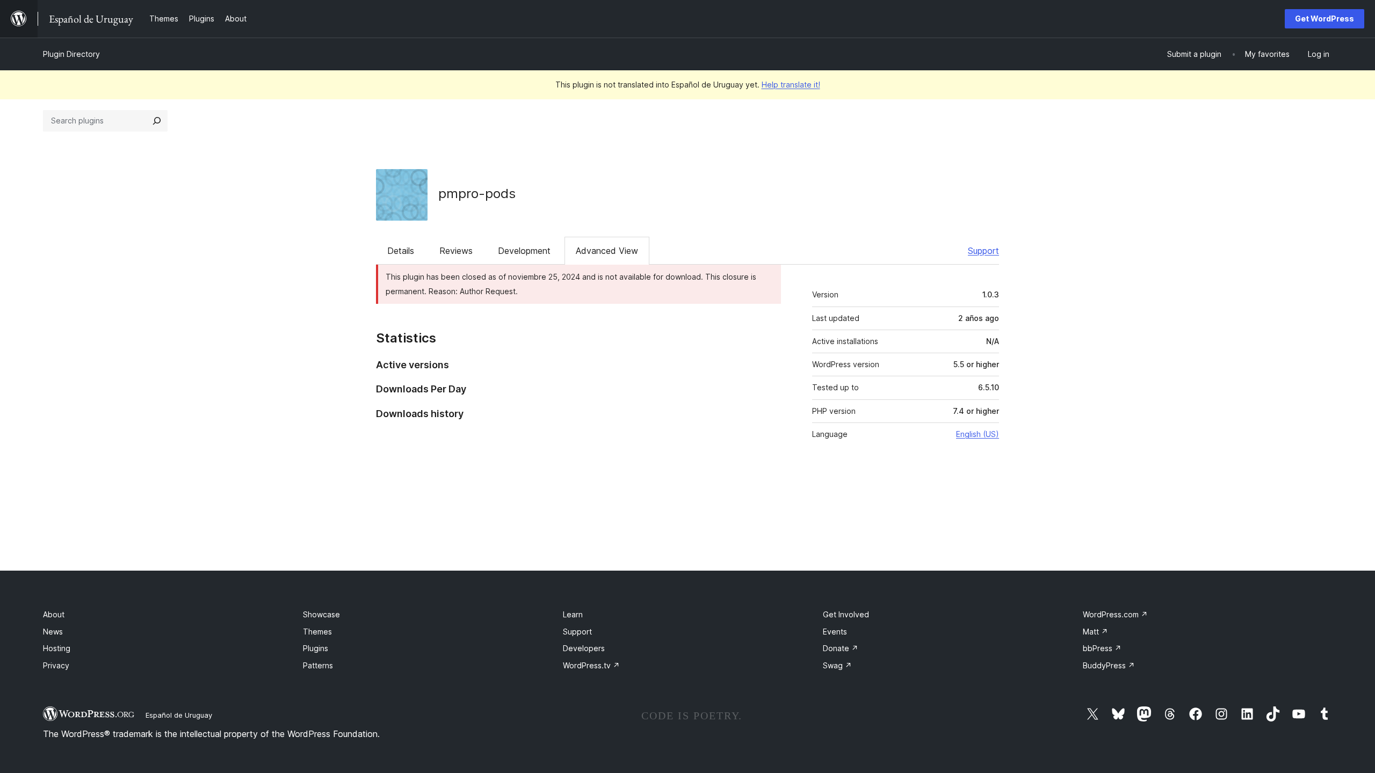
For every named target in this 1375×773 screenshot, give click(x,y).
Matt (1095, 631)
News (53, 631)
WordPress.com (1115, 614)
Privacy (56, 665)
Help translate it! (791, 84)
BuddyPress (1109, 665)
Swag (837, 665)
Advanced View (607, 250)
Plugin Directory (71, 54)
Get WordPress (1324, 18)
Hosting (56, 648)
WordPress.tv (591, 665)
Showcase (321, 614)
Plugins (315, 648)
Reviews (456, 250)
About (53, 614)
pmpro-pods (477, 193)
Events (835, 631)
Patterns (318, 665)
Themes (317, 631)
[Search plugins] (157, 121)
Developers (584, 648)
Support (983, 250)
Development (524, 250)
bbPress (1102, 648)
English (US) (977, 434)
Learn (573, 614)
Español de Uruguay (179, 715)
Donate (840, 648)
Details (400, 250)
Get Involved (846, 614)
